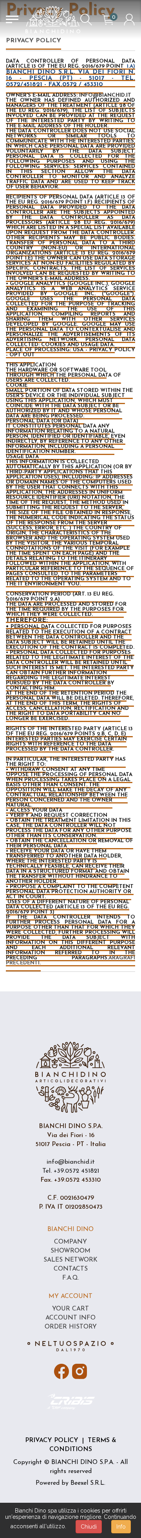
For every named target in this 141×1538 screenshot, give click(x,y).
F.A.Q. (70, 1278)
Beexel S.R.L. (87, 1483)
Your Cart (70, 1309)
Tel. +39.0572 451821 (70, 1171)
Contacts (71, 1269)
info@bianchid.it (71, 1162)
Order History (71, 1327)
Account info (70, 1318)
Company (70, 1242)
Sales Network (70, 1260)
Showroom (70, 1251)
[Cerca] (86, 19)
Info (121, 1527)
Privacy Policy (51, 1440)
